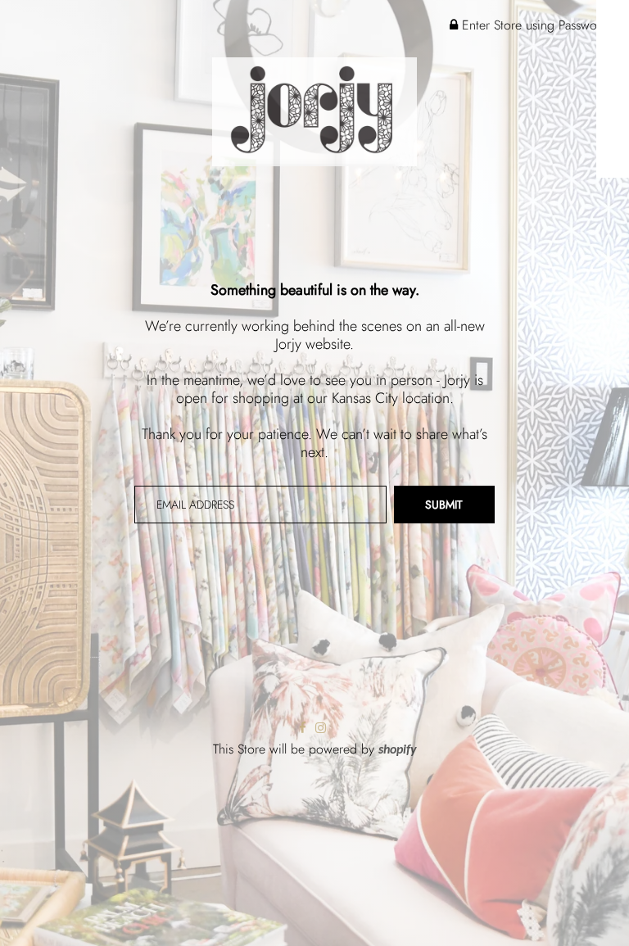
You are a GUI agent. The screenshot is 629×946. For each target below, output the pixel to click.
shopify (397, 750)
